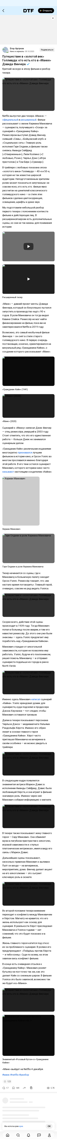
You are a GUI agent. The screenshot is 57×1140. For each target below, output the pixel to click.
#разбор (24, 1074)
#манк (6, 1074)
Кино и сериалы (17, 51)
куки (21, 1126)
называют (8, 471)
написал (35, 699)
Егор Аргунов (17, 48)
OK (49, 1126)
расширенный (28, 119)
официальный (10, 119)
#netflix (14, 1074)
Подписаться (47, 50)
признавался (25, 452)
